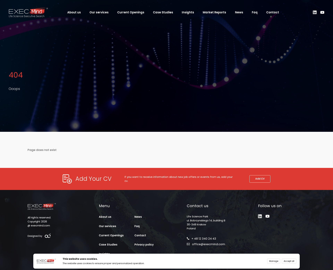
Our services (99, 12)
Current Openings (130, 12)
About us (74, 12)
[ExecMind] (28, 12)
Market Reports (214, 12)
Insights (188, 12)
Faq (255, 12)
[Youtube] (322, 12)
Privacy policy (144, 244)
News (239, 12)
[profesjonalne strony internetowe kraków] (48, 235)
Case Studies (163, 12)
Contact (272, 12)
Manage (273, 261)
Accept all (289, 261)
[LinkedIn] (315, 12)
